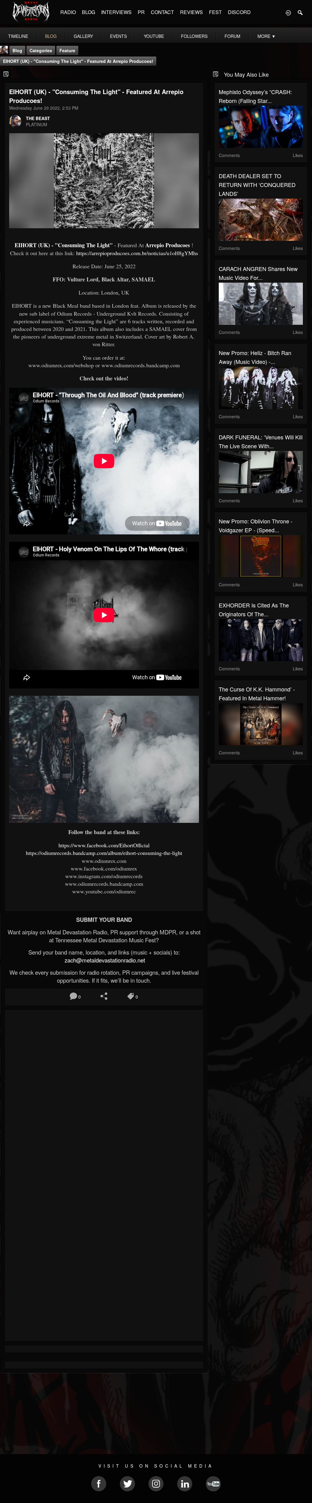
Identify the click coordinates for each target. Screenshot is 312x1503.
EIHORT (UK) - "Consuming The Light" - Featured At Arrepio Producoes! (78, 61)
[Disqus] (104, 1096)
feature (67, 50)
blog (51, 36)
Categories (41, 50)
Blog (17, 50)
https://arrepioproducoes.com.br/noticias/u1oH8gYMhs (137, 253)
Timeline (18, 36)
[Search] (300, 12)
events (118, 36)
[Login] (288, 12)
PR (141, 12)
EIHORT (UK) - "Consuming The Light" (64, 245)
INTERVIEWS (116, 12)
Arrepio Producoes (167, 245)
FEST (215, 12)
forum (232, 36)
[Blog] (6, 74)
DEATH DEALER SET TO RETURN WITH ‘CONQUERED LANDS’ (257, 184)
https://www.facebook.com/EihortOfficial (104, 845)
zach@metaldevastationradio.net (104, 960)
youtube (154, 36)
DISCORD (239, 12)
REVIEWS (191, 12)
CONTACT (162, 12)
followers (194, 36)
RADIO (68, 12)
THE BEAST (38, 118)
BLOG (88, 12)
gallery (83, 36)
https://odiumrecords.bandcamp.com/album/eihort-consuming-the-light (104, 852)
